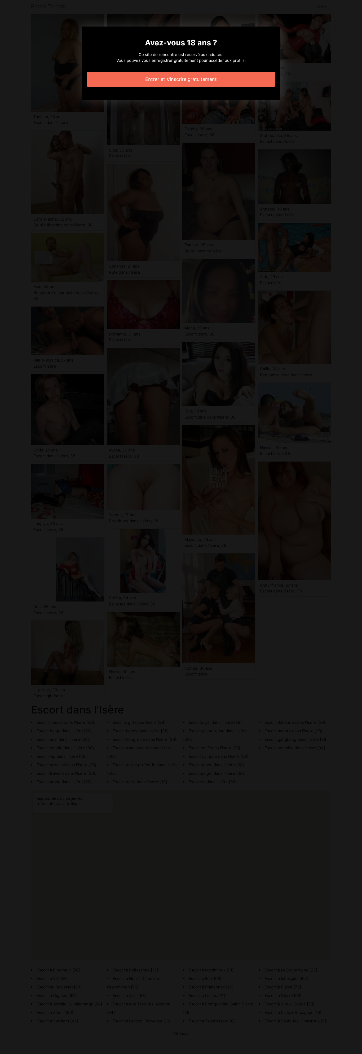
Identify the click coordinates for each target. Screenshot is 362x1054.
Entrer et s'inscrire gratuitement (181, 79)
